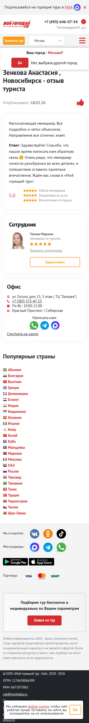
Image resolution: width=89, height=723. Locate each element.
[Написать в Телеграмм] (44, 325)
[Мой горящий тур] (17, 24)
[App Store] (41, 561)
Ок (75, 709)
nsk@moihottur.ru (15, 694)
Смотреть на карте (22, 333)
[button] (12, 370)
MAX (69, 6)
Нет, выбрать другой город (54, 62)
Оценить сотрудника (46, 250)
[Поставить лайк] (81, 102)
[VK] (34, 534)
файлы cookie (38, 706)
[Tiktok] (61, 534)
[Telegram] (48, 547)
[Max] (77, 6)
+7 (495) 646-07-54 (61, 21)
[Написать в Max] (55, 325)
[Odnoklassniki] (48, 534)
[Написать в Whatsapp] (34, 325)
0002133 (9, 720)
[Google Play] (15, 561)
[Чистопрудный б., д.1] (85, 21)
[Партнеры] (44, 576)
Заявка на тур (13, 41)
